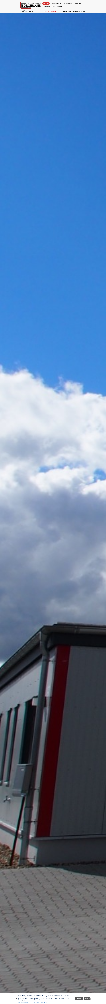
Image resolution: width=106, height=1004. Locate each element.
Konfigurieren (45, 1002)
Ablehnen (87, 998)
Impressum (36, 1002)
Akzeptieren (79, 998)
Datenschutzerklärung (24, 1002)
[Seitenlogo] (30, 5)
